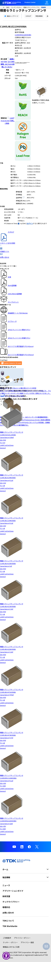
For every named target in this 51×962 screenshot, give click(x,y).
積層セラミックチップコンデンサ (32, 7)
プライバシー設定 (27, 942)
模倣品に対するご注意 (11, 947)
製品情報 (8, 7)
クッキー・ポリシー (10, 942)
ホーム (4, 7)
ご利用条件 (7, 938)
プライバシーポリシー (22, 938)
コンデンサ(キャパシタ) (17, 7)
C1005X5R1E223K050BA (23, 35)
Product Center (30, 2)
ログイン (30, 223)
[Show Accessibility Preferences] (6, 956)
